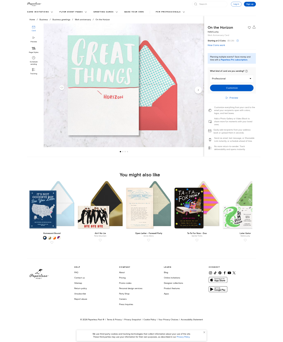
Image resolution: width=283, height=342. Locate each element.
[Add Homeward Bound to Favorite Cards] (52, 242)
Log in (236, 4)
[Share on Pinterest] (220, 272)
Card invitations (38, 12)
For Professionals (168, 12)
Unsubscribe (80, 293)
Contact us (79, 278)
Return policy (80, 288)
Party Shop (124, 293)
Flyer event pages (71, 12)
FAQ (76, 272)
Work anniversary (83, 19)
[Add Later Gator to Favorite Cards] (245, 240)
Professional (219, 78)
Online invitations (172, 278)
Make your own (134, 12)
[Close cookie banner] (204, 332)
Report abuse (80, 299)
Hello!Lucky (213, 32)
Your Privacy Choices (168, 319)
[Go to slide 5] (127, 151)
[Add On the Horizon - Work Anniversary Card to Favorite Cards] (249, 27)
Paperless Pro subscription (234, 60)
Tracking (33, 74)
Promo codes (125, 283)
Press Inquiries (126, 304)
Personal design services (130, 288)
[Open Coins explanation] (237, 40)
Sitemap (78, 283)
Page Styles (33, 52)
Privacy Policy (183, 337)
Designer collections (173, 283)
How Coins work (216, 45)
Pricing (122, 278)
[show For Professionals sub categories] (184, 12)
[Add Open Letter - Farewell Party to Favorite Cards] (148, 240)
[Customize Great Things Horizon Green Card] (124, 85)
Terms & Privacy (114, 319)
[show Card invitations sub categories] (52, 12)
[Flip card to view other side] (64, 87)
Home (32, 19)
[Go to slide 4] (125, 151)
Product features (172, 288)
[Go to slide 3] (122, 151)
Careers (123, 299)
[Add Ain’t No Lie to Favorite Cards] (100, 240)
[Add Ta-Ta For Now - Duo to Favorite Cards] (197, 240)
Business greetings (61, 19)
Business (44, 19)
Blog (166, 272)
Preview (34, 42)
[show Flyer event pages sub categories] (86, 12)
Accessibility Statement (192, 319)
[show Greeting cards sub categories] (117, 12)
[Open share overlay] (254, 27)
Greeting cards (103, 12)
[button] (246, 71)
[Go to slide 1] (120, 151)
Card (34, 31)
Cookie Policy (149, 319)
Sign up (250, 4)
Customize (232, 87)
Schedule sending (34, 63)
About (122, 272)
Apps (166, 293)
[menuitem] (40, 12)
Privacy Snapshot (132, 319)
